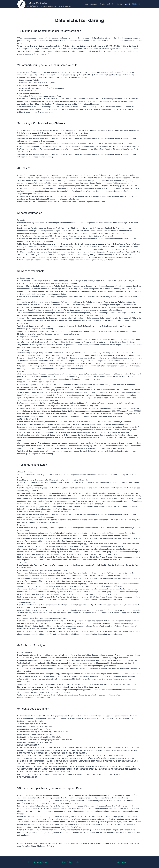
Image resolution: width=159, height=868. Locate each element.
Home (86, 4)
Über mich (94, 4)
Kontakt (120, 4)
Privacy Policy (66, 862)
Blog (113, 4)
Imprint (76, 862)
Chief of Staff (105, 4)
